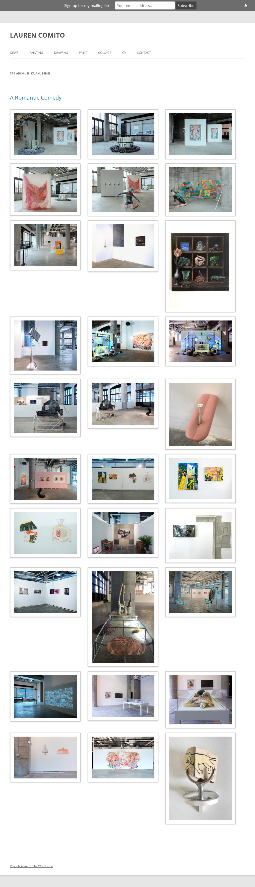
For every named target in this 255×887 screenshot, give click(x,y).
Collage (104, 53)
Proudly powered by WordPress (31, 866)
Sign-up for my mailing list (86, 5)
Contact (144, 53)
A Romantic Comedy (36, 97)
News (14, 53)
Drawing (61, 53)
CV (124, 53)
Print (83, 53)
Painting (36, 53)
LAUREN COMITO (37, 35)
